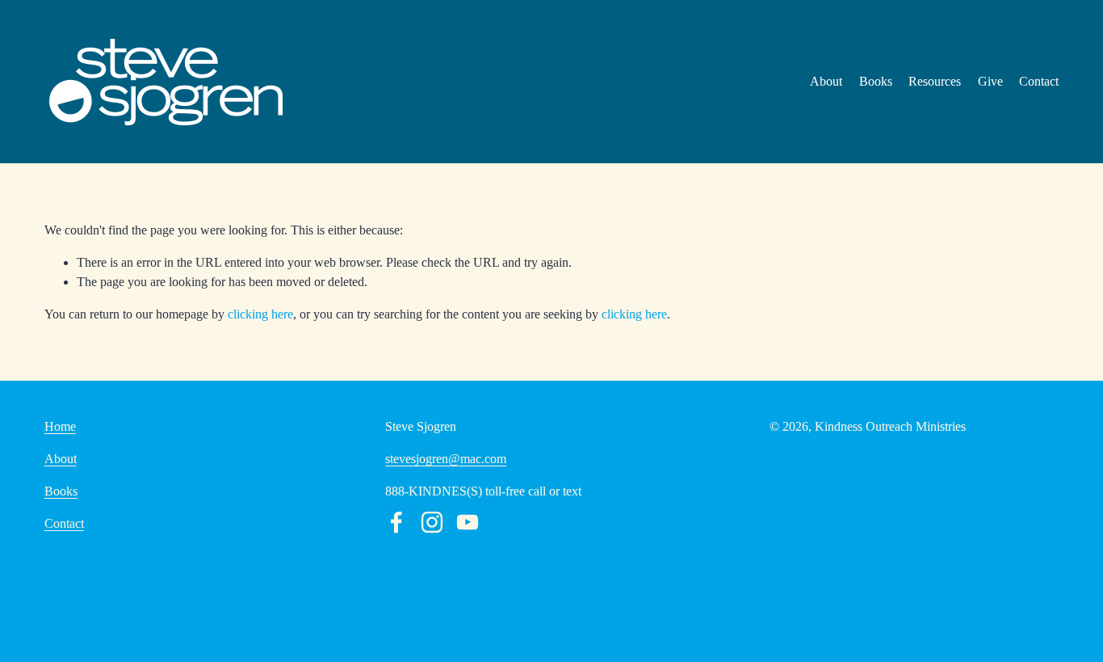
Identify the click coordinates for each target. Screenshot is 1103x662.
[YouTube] (467, 522)
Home (60, 426)
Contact (1039, 81)
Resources (934, 81)
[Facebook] (396, 522)
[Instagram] (432, 522)
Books (875, 81)
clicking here (260, 314)
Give (990, 81)
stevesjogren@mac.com (445, 459)
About (826, 81)
